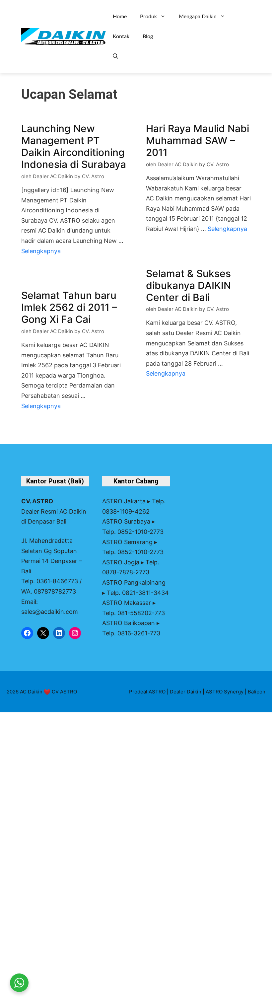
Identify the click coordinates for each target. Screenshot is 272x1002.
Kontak (121, 36)
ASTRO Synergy (224, 691)
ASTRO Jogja (120, 562)
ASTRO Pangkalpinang (134, 582)
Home (120, 16)
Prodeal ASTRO (147, 691)
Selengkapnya (41, 251)
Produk (148, 16)
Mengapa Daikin (198, 16)
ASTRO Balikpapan (128, 622)
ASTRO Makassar (126, 602)
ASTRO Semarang (127, 541)
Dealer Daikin (185, 691)
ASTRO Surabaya (126, 521)
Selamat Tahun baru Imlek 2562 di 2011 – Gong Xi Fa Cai (69, 307)
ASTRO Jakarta (124, 501)
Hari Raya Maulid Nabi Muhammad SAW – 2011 (197, 140)
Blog (148, 36)
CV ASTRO (64, 691)
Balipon (256, 691)
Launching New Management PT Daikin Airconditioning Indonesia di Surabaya (73, 146)
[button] (115, 56)
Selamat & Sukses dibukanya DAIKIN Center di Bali (188, 285)
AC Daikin (31, 691)
